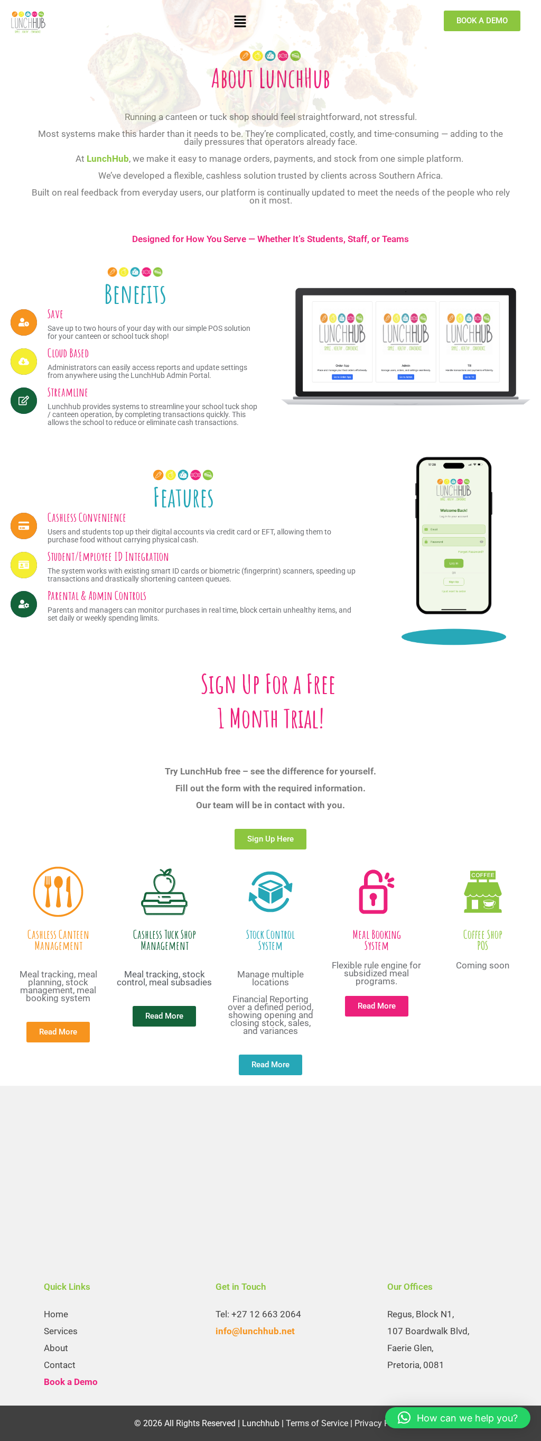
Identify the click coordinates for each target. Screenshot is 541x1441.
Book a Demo (71, 1382)
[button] (239, 22)
